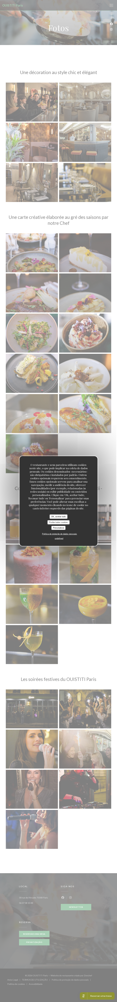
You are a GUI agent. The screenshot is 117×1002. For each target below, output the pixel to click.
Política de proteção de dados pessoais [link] (59, 534)
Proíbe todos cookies (58, 522)
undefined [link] (59, 538)
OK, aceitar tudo (58, 516)
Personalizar (58, 528)
